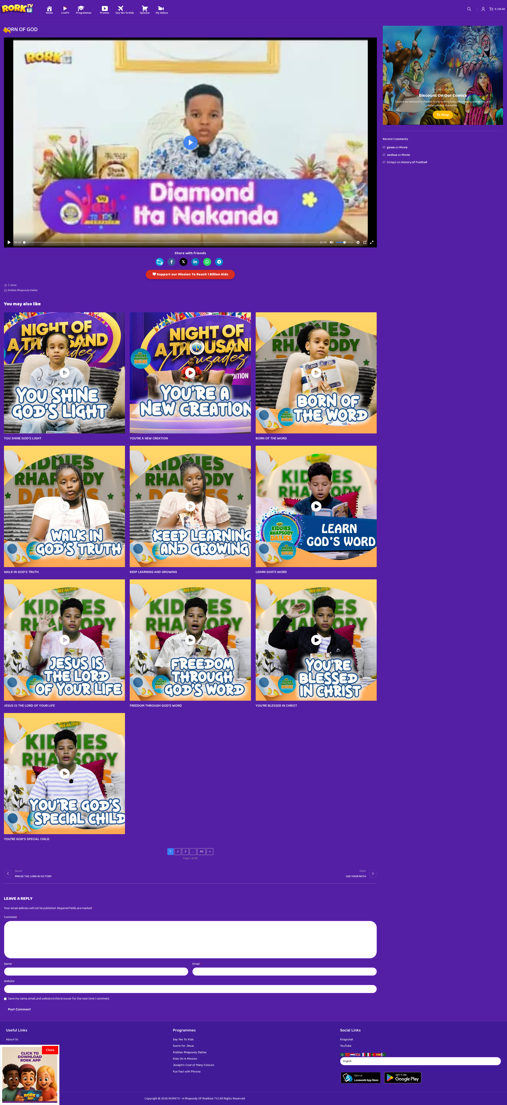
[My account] (483, 9)
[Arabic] (342, 1054)
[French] (363, 1054)
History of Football (414, 162)
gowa (391, 147)
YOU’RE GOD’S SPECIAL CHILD (26, 839)
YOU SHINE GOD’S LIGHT (22, 438)
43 (201, 851)
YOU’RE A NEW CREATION (149, 438)
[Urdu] (383, 1054)
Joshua (392, 154)
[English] (358, 1054)
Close (50, 1050)
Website (9, 981)
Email (196, 963)
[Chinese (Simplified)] (347, 1054)
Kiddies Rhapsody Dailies (23, 290)
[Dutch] (352, 1054)
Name (8, 963)
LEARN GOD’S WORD (271, 572)
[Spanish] (378, 1054)
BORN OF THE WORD (271, 438)
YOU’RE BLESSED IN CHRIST (276, 705)
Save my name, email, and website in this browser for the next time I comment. (59, 998)
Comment (11, 917)
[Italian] (368, 1054)
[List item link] (86, 1039)
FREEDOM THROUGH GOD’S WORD (156, 705)
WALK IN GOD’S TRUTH (21, 572)
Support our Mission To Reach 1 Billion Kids (192, 274)
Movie (403, 147)
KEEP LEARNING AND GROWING (153, 572)
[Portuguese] (373, 1054)
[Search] (469, 9)
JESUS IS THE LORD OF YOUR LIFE (29, 705)
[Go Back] (7, 30)
